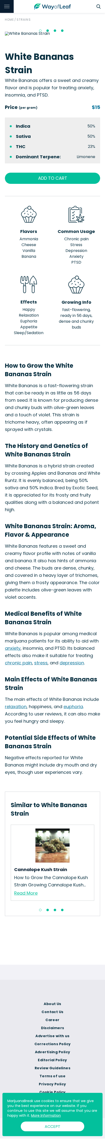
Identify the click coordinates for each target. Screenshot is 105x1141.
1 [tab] (40, 30)
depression (72, 663)
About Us (52, 1003)
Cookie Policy (52, 1092)
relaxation (16, 707)
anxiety (13, 648)
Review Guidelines (52, 1068)
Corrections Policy (52, 1044)
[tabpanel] (52, 863)
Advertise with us (52, 1036)
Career (52, 1019)
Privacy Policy (52, 1084)
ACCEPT (52, 1126)
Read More (26, 893)
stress (41, 663)
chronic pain (18, 663)
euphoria (73, 707)
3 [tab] (55, 30)
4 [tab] (62, 30)
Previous (7, 864)
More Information (46, 1115)
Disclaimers (52, 1027)
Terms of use (52, 1076)
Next (97, 864)
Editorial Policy (52, 1060)
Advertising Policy (52, 1052)
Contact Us (52, 1011)
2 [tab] (47, 30)
